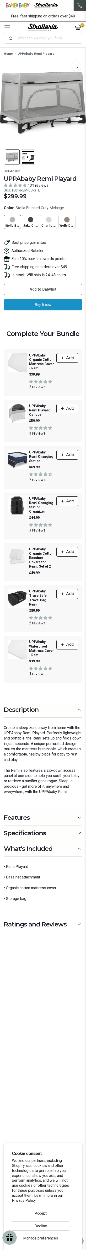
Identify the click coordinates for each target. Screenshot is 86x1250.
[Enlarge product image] (76, 66)
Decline (40, 1226)
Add (70, 358)
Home (8, 53)
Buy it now (43, 305)
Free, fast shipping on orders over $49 (43, 16)
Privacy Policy (24, 1200)
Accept (41, 1213)
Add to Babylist (43, 289)
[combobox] (45, 38)
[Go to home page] (43, 27)
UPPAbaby (12, 171)
